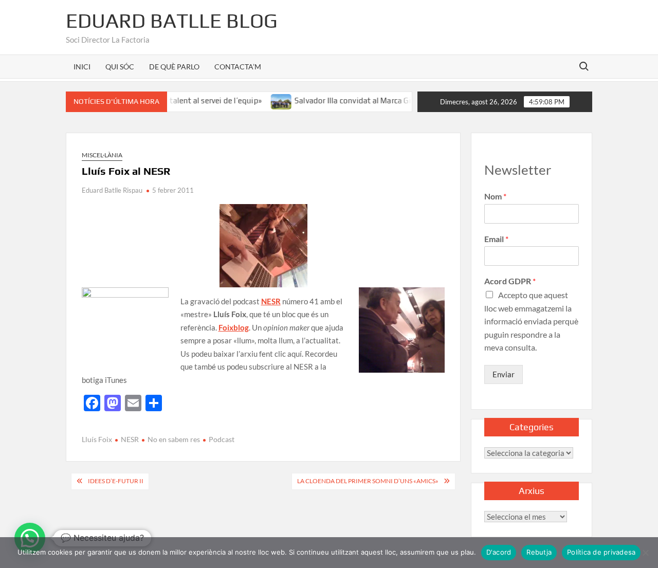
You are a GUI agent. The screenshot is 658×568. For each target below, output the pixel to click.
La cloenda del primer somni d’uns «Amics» (367, 481)
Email (496, 239)
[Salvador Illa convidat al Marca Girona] (271, 100)
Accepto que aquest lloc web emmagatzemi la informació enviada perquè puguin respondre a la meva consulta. (531, 321)
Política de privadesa (601, 552)
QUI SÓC (119, 66)
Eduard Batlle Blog (172, 20)
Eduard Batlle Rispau (112, 190)
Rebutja (539, 552)
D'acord (498, 552)
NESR (130, 439)
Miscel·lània (102, 155)
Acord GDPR (510, 281)
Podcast (221, 439)
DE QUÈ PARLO (174, 66)
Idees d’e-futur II (115, 481)
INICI (82, 66)
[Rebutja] (645, 552)
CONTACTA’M (237, 66)
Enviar (503, 374)
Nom (495, 196)
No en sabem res (174, 439)
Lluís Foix (97, 439)
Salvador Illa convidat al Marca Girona (350, 100)
